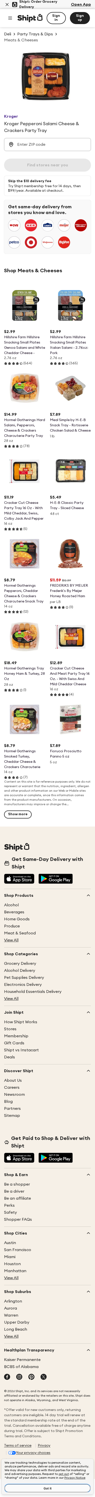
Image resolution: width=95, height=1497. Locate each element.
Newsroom (14, 1095)
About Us (13, 1080)
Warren (11, 1315)
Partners (12, 1109)
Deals (9, 1057)
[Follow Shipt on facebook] (7, 1377)
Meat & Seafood (20, 933)
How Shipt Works (20, 1022)
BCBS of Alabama (21, 1367)
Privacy (44, 1445)
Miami (9, 1257)
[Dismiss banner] (7, 5)
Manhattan (15, 1271)
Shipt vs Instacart (21, 1050)
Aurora (10, 1308)
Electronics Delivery (23, 985)
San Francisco (17, 1250)
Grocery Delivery (20, 964)
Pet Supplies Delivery (24, 978)
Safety (10, 1212)
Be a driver (14, 1191)
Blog (8, 1102)
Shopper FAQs (18, 1219)
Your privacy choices (33, 1453)
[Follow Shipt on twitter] (44, 1377)
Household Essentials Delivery (33, 992)
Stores (10, 1029)
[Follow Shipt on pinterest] (31, 1377)
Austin (10, 1243)
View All (11, 940)
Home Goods (17, 919)
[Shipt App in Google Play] (56, 879)
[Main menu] (10, 18)
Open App (81, 5)
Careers (12, 1087)
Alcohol (11, 905)
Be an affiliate (17, 1198)
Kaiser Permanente (22, 1360)
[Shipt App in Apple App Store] (19, 879)
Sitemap (12, 1116)
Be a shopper (17, 1184)
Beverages (14, 912)
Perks (9, 1205)
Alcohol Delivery (19, 971)
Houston (12, 1264)
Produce (12, 926)
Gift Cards (14, 1043)
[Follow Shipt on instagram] (19, 1377)
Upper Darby (16, 1322)
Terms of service (17, 1445)
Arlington (13, 1301)
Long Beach (15, 1329)
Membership (16, 1036)
